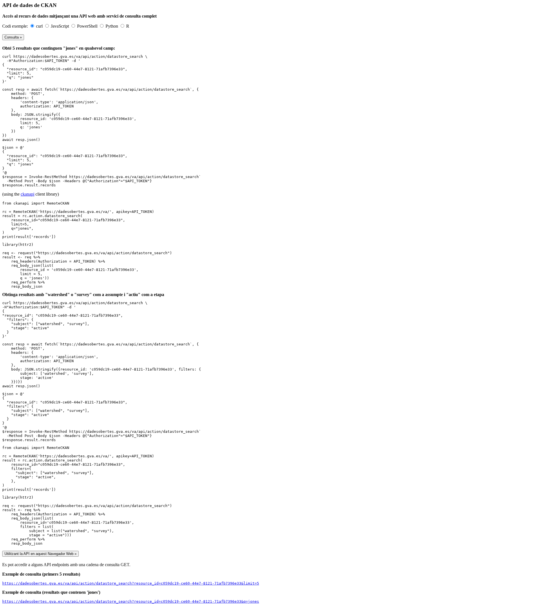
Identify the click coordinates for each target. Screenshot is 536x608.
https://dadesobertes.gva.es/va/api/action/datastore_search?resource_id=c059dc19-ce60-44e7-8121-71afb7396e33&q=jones (130, 601)
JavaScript (60, 26)
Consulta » (13, 37)
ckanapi (27, 194)
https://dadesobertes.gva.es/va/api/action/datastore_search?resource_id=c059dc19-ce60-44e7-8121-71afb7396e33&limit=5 (130, 583)
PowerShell (88, 26)
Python (112, 26)
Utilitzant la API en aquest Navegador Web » (40, 554)
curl (40, 26)
